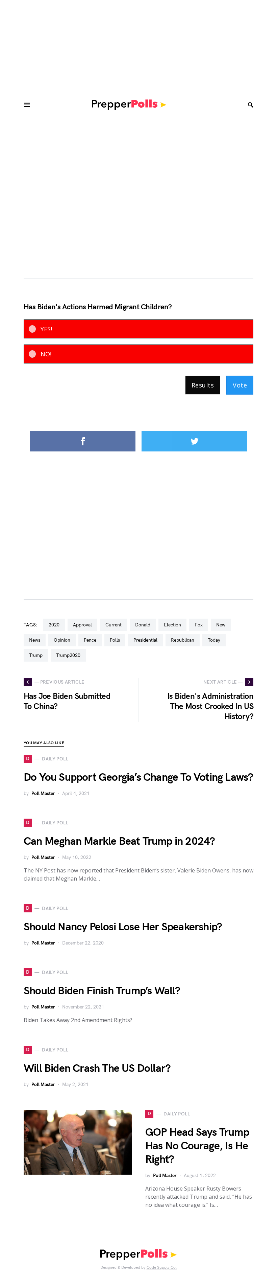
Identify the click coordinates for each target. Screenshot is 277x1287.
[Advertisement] (138, 47)
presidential (145, 640)
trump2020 (68, 655)
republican (182, 640)
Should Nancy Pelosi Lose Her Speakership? (123, 927)
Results (203, 385)
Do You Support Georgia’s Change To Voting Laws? (138, 777)
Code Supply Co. (162, 1267)
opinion (62, 640)
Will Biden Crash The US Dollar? (97, 1068)
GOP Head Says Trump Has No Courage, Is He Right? (197, 1146)
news (34, 640)
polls (115, 640)
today (214, 640)
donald (142, 625)
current (113, 625)
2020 (54, 625)
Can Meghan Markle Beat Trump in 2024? (119, 841)
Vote (240, 385)
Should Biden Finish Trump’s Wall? (102, 991)
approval (82, 625)
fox (199, 625)
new (220, 625)
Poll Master (43, 793)
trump (36, 655)
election (172, 625)
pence (90, 640)
